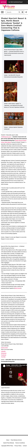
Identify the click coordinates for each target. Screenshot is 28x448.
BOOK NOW (18, 288)
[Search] (19, 12)
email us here (4, 347)
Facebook (3, 355)
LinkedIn (3, 351)
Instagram (3, 353)
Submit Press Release (8, 443)
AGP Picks (3, 2)
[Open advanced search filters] (22, 12)
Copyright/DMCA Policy (7, 445)
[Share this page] (26, 12)
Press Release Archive (16, 440)
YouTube (3, 356)
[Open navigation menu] (2, 12)
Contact (25, 445)
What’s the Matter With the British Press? (12, 2)
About (7, 440)
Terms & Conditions (20, 443)
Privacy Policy (17, 445)
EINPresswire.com (6, 136)
